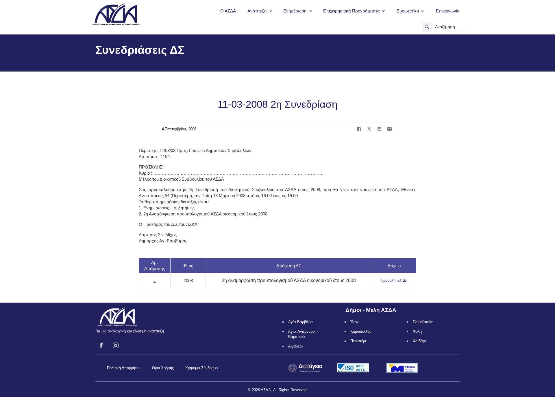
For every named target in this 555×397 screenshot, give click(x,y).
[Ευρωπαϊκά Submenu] (424, 11)
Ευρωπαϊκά (408, 10)
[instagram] (115, 345)
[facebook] (101, 345)
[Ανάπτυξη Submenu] (272, 11)
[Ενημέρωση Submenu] (311, 11)
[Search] (427, 27)
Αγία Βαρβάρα (300, 322)
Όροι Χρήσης (163, 368)
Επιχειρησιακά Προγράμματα (351, 10)
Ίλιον (354, 322)
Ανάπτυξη (257, 10)
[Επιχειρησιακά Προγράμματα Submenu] (385, 11)
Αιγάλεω (295, 346)
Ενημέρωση (294, 10)
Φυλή (417, 331)
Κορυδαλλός (360, 331)
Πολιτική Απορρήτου (123, 368)
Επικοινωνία (448, 10)
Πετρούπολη (423, 322)
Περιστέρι (358, 341)
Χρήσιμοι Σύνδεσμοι (202, 368)
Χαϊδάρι (419, 341)
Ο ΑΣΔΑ (228, 10)
